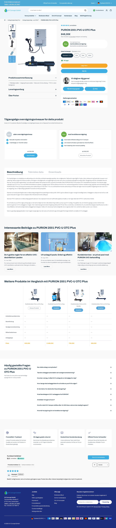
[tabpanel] (58, 194)
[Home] (4, 20)
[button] (65, 25)
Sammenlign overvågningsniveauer (78, 45)
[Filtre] (94, 465)
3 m (77, 55)
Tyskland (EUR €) (105, 3)
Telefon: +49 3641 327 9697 (12, 4)
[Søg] (85, 10)
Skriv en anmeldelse (98, 457)
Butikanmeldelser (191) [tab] (28, 464)
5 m (83, 55)
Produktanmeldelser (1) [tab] (14, 464)
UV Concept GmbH (14, 523)
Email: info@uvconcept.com (12, 2)
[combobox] (58, 10)
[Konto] (107, 10)
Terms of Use (97, 506)
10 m (89, 55)
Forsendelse (72, 36)
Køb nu (84, 71)
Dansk (93, 3)
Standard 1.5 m (67, 55)
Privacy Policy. (105, 506)
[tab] (15, 172)
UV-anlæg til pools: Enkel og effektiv (56, 255)
